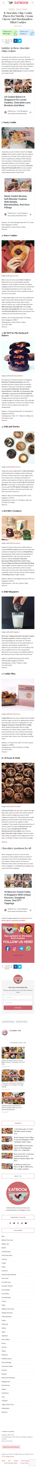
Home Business (7, 1316)
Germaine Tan (15, 1030)
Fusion (4, 1301)
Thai (3, 1397)
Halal (3, 1305)
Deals (4, 1267)
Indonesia (5, 1324)
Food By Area (6, 1282)
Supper (4, 1389)
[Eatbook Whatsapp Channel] (28, 948)
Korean (4, 1347)
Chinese (4, 1259)
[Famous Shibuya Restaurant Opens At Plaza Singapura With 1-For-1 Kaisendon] (7, 1148)
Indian (4, 1320)
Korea (4, 1343)
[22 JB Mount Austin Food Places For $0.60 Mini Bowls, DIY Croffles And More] (7, 1166)
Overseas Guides (7, 1366)
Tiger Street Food (8, 1404)
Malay (4, 1351)
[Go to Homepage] (18, 2)
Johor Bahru (6, 1339)
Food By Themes (21, 9)
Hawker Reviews (7, 1313)
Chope (4, 1263)
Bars (3, 1236)
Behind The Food (7, 1240)
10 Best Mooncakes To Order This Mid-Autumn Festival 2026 (23, 1131)
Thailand (4, 1400)
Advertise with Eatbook (11, 1447)
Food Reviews (6, 1297)
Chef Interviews (7, 1255)
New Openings (6, 1362)
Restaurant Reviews (8, 1378)
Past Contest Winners (27, 1461)
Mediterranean (7, 1358)
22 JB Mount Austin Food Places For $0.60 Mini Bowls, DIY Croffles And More (23, 1166)
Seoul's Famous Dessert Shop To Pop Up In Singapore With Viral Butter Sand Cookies (24, 1139)
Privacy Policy (24, 1463)
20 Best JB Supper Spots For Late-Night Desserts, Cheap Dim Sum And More (13, 1062)
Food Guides (6, 1290)
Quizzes (4, 1370)
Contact (16, 1461)
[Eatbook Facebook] (7, 948)
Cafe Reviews (6, 1251)
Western (4, 1412)
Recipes (4, 1374)
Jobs (9, 1461)
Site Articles (6, 1385)
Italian (4, 1328)
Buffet (4, 1248)
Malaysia (5, 1355)
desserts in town (21, 1021)
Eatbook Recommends (9, 1274)
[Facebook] (15, 41)
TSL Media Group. (8, 1456)
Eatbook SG (18, 955)
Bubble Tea (5, 1244)
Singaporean (6, 1381)
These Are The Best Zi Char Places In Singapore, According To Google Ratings (13, 1085)
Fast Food (5, 1278)
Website (4, 420)
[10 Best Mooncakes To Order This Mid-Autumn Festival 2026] (7, 1131)
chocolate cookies (8, 1021)
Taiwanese (5, 1393)
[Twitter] (20, 41)
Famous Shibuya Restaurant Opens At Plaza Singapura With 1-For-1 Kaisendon (23, 1148)
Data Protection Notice (10, 1463)
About (3, 1461)
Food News (5, 1293)
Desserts (12, 9)
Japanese (5, 1336)
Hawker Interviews (8, 1309)
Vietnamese (5, 1408)
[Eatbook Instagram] (14, 948)
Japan (3, 1332)
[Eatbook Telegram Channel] (21, 948)
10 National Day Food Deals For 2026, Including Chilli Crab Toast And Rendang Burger (12, 1107)
